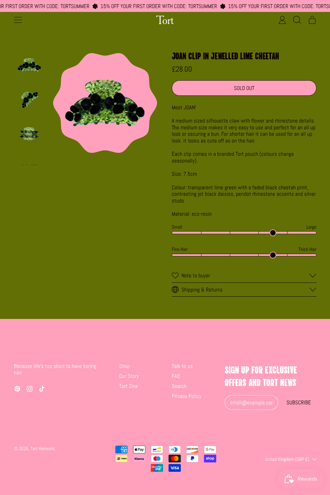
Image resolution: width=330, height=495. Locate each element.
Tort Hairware (42, 448)
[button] (297, 19)
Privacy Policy (186, 396)
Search (179, 386)
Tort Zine (128, 386)
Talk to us (182, 366)
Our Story (129, 376)
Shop (124, 366)
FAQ (176, 376)
